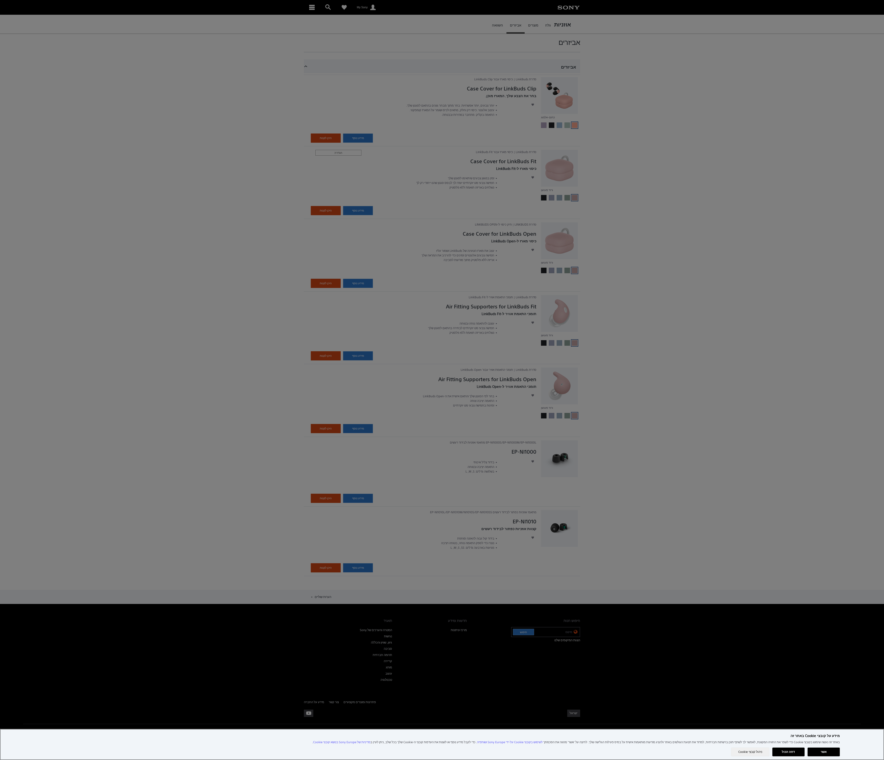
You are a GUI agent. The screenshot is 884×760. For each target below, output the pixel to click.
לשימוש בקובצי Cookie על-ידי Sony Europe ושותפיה (510, 742)
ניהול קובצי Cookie (750, 752)
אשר (824, 752)
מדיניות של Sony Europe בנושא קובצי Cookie (341, 742)
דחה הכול (788, 752)
